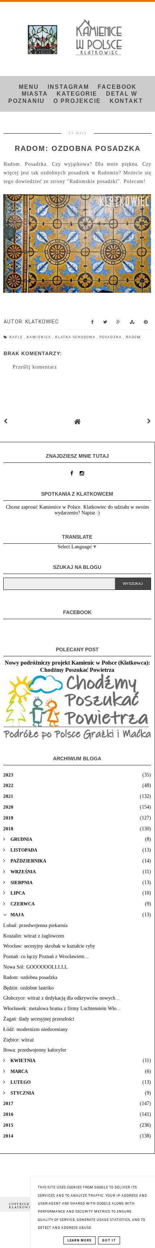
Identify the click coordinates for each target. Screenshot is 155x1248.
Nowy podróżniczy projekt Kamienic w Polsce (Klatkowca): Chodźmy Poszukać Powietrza (77, 666)
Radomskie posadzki (94, 181)
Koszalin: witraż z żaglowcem (33, 936)
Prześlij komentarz (35, 367)
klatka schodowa (76, 337)
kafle (16, 337)
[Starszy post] (149, 421)
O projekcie (77, 101)
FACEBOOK (117, 87)
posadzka (111, 337)
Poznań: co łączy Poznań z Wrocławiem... (46, 956)
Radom (133, 337)
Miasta (35, 94)
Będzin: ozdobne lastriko (28, 988)
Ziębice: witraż (18, 1040)
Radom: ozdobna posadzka (30, 977)
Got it (109, 1240)
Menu (29, 87)
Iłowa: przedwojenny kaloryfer (34, 1050)
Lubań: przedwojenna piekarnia (35, 925)
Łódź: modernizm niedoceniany (35, 1029)
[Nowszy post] (6, 421)
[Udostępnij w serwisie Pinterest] (145, 323)
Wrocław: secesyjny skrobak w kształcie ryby (49, 946)
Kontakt (126, 101)
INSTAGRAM (68, 87)
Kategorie (77, 94)
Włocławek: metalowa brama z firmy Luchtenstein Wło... (62, 1008)
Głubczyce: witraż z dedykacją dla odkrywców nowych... (61, 998)
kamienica (40, 337)
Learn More (79, 1240)
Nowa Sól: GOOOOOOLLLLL (35, 967)
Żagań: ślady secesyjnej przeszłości (38, 1019)
